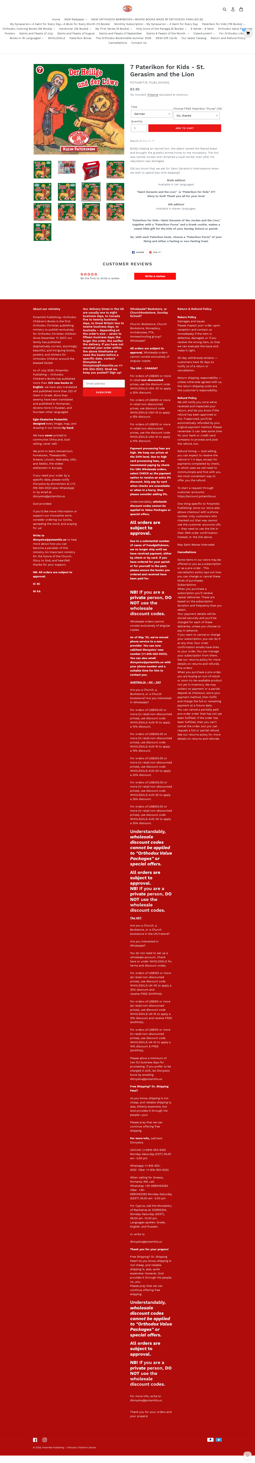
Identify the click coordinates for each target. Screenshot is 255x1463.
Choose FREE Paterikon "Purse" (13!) (197, 108)
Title (134, 107)
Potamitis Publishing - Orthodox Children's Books (69, 1447)
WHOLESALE (158, 961)
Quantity (137, 121)
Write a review (155, 276)
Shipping (152, 94)
